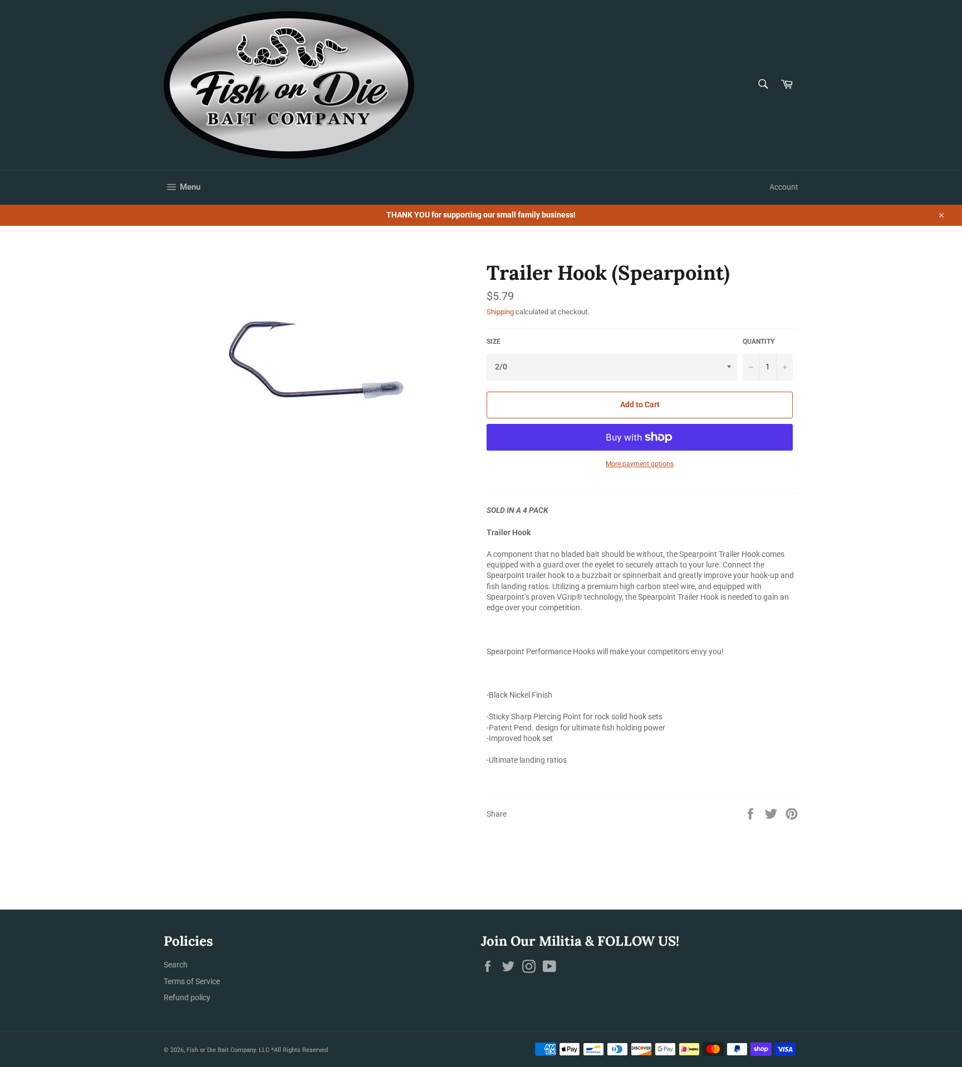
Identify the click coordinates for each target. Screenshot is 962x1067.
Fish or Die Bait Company (221, 1050)
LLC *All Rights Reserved (293, 1050)
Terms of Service (192, 981)
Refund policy (187, 997)
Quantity (758, 341)
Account (783, 186)
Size (493, 341)
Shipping (500, 312)
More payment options (640, 464)
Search (176, 964)
